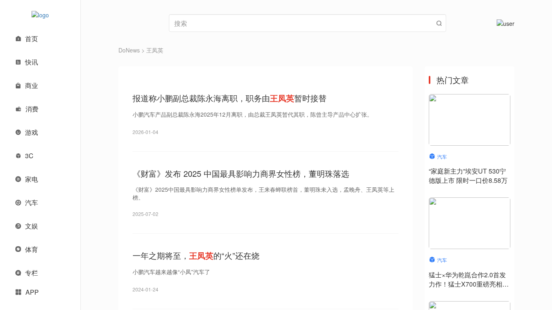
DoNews (129, 50)
